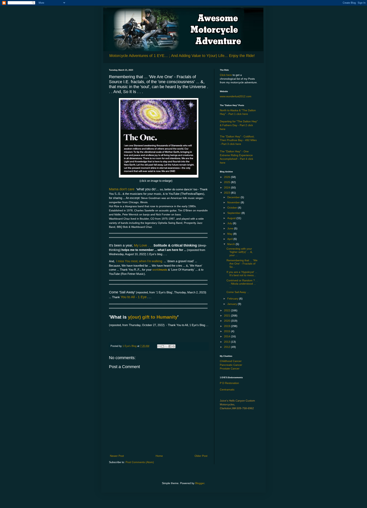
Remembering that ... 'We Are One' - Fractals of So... (242, 263)
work (155, 269)
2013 (227, 341)
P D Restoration (229, 383)
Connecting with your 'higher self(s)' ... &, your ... (240, 252)
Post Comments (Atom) (140, 462)
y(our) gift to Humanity (152, 317)
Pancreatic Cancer (231, 364)
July (230, 223)
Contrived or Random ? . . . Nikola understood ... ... (242, 283)
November (234, 202)
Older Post (201, 455)
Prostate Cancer (230, 368)
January (232, 303)
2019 (227, 326)
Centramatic (227, 389)
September (234, 212)
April (230, 238)
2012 (227, 346)
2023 (227, 192)
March (231, 244)
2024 (227, 187)
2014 (227, 336)
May (230, 233)
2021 (227, 315)
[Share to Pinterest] (173, 346)
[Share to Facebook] (170, 346)
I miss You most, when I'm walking (139, 261)
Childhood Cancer (231, 361)
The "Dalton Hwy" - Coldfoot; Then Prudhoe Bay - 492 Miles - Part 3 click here (238, 140)
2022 (227, 310)
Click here (226, 74)
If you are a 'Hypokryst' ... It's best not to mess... (242, 273)
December (234, 197)
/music (162, 269)
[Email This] (159, 346)
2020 (227, 320)
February (233, 298)
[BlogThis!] (163, 346)
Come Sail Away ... (238, 292)
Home (159, 455)
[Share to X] (166, 346)
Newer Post (117, 455)
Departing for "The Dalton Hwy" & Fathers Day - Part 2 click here (239, 125)
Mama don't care (122, 189)
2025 (227, 182)
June (230, 228)
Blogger (199, 483)
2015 (227, 331)
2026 (227, 177)
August (231, 218)
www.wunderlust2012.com (235, 96)
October (232, 207)
